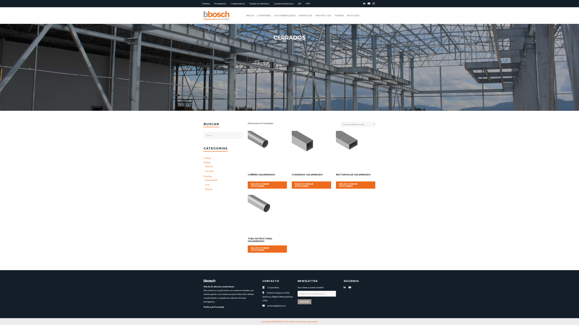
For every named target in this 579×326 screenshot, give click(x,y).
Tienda (339, 15)
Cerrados (209, 171)
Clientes (206, 3)
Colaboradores (238, 3)
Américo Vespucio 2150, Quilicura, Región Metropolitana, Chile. (277, 296)
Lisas (207, 184)
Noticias (353, 15)
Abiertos (209, 166)
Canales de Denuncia (283, 3)
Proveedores (220, 3)
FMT (308, 3)
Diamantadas (211, 180)
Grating (207, 158)
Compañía (264, 15)
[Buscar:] (223, 133)
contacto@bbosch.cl (276, 305)
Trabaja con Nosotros (259, 3)
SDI (299, 3)
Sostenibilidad (285, 15)
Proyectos (323, 15)
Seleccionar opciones (260, 185)
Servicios (305, 15)
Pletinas (209, 189)
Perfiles (207, 162)
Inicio (250, 15)
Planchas (208, 176)
